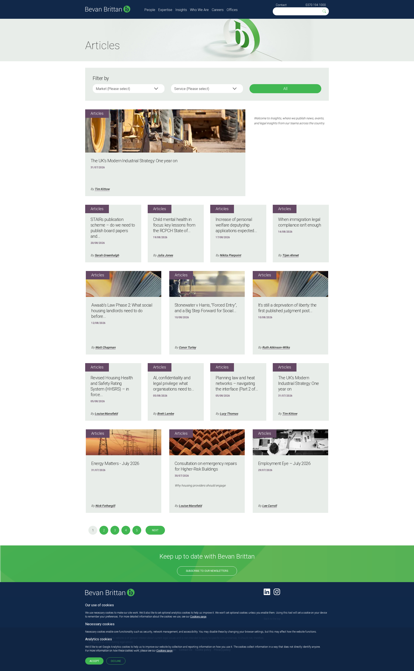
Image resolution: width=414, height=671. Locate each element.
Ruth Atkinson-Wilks (276, 347)
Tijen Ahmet (290, 255)
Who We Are (199, 10)
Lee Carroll (269, 505)
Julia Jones (165, 255)
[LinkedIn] (267, 592)
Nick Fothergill (105, 505)
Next (155, 530)
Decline (116, 661)
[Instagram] (277, 592)
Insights (181, 10)
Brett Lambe (165, 413)
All (285, 88)
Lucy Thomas (229, 413)
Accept (94, 661)
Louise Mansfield (106, 413)
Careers (218, 10)
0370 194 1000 (316, 5)
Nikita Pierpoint (230, 255)
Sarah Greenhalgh (107, 255)
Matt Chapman (105, 347)
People (149, 10)
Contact (281, 5)
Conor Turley (187, 347)
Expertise (165, 10)
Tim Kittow (102, 189)
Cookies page (198, 616)
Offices (232, 10)
